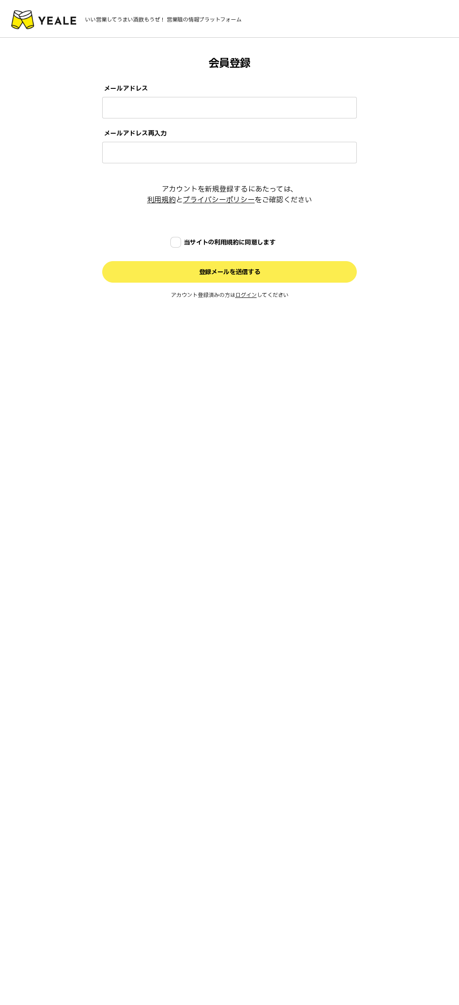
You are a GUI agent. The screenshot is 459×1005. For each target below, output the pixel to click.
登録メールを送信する (229, 272)
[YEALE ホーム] (43, 19)
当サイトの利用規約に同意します (230, 242)
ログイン (246, 295)
